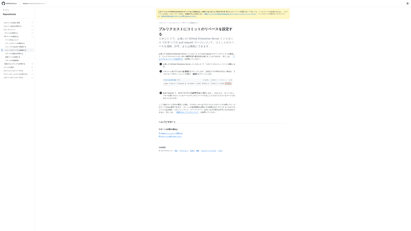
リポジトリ (162, 23)
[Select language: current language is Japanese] (407, 3)
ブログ (220, 151)
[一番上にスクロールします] (406, 226)
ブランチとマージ (174, 23)
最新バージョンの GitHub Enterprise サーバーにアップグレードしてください (230, 14)
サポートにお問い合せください (171, 136)
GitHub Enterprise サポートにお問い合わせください (178, 16)
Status (192, 151)
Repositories (9, 14)
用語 (176, 151)
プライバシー (183, 151)
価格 (197, 151)
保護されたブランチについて (187, 112)
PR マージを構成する (190, 23)
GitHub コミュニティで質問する (172, 133)
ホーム (7, 10)
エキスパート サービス (208, 151)
